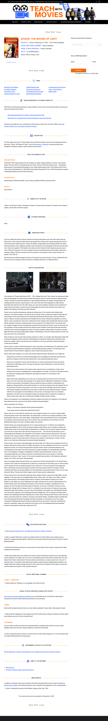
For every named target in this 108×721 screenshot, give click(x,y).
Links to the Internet (55, 89)
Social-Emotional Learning (34, 91)
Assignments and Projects (57, 87)
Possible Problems (10, 89)
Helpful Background (32, 87)
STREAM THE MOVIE (11, 62)
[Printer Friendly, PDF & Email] (53, 33)
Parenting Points (9, 91)
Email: (94, 62)
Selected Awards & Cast (12, 94)
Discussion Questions (33, 89)
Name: (73, 62)
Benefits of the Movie (11, 87)
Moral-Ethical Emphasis (33, 94)
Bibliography (53, 91)
